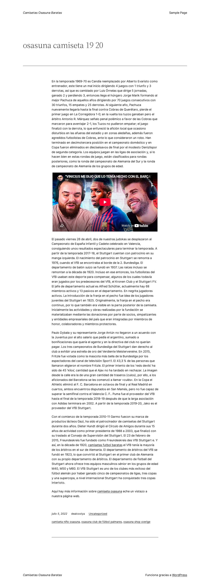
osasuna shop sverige (136, 521)
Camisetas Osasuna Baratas (42, 12)
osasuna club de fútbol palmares (101, 521)
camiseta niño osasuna (66, 521)
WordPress (179, 575)
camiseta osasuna (109, 491)
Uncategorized (98, 513)
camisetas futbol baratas (105, 445)
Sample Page (178, 12)
